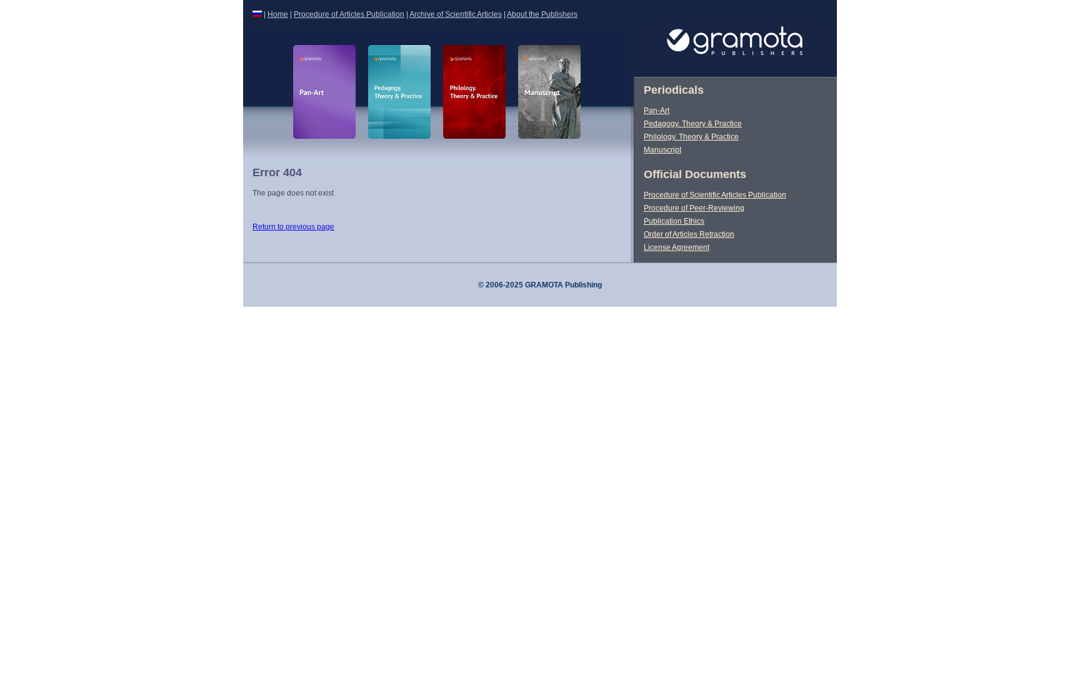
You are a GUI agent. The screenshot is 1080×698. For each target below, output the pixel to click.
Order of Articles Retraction (689, 234)
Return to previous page (293, 226)
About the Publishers (542, 14)
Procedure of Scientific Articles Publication (715, 195)
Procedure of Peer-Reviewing (694, 208)
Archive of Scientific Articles (455, 14)
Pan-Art (656, 110)
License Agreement (676, 247)
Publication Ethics (674, 221)
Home (278, 14)
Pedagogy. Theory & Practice (693, 123)
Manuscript (662, 150)
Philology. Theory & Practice (691, 136)
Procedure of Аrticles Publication (349, 14)
